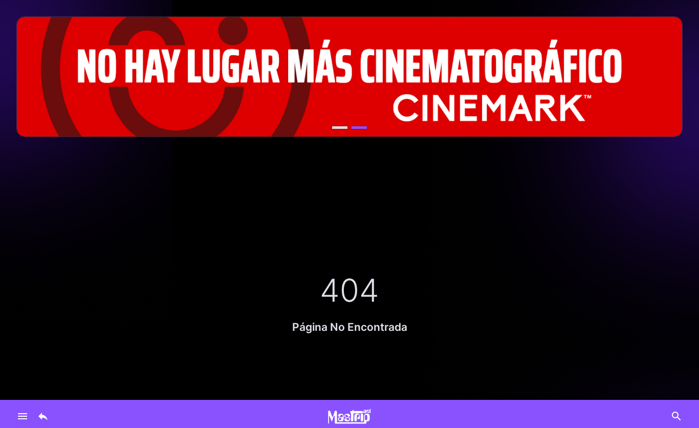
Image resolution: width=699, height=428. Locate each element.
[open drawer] (22, 416)
